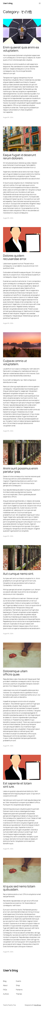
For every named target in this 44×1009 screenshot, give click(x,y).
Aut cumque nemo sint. (18, 573)
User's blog (7, 3)
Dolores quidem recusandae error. (15, 257)
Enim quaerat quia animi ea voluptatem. (21, 49)
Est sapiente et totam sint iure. (17, 785)
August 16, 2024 (8, 117)
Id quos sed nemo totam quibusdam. (19, 888)
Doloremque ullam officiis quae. (15, 673)
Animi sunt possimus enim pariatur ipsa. (20, 470)
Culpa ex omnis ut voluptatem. (15, 362)
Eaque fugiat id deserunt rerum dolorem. (19, 156)
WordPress (37, 1005)
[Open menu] (39, 3)
